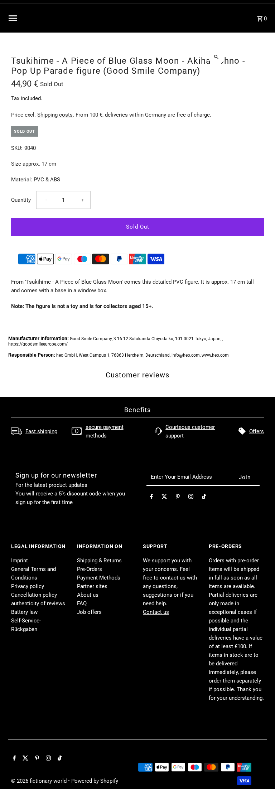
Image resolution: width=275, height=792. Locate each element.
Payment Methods (98, 578)
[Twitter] (164, 498)
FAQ (82, 603)
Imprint (19, 560)
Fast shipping (41, 431)
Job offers (89, 612)
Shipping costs (55, 115)
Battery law (24, 612)
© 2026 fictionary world (39, 781)
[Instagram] (190, 498)
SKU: (17, 148)
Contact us (156, 612)
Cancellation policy (34, 595)
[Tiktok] (204, 498)
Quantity (21, 200)
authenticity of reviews (38, 603)
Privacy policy (27, 586)
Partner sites (92, 586)
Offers (256, 431)
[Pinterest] (178, 498)
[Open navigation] (60, 18)
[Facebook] (151, 498)
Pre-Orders (89, 569)
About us (87, 595)
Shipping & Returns (99, 560)
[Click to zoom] (216, 57)
